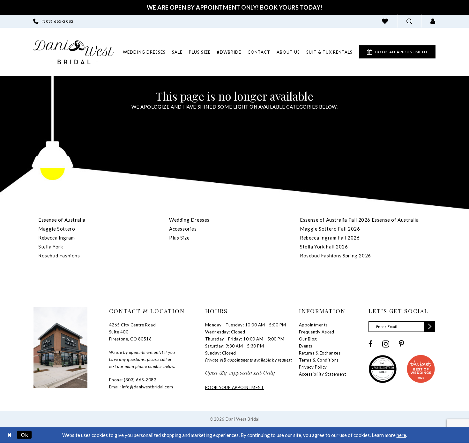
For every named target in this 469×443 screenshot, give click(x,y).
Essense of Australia (62, 220)
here (401, 435)
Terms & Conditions (319, 360)
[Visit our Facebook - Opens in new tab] (370, 344)
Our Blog (308, 338)
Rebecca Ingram (56, 238)
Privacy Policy (313, 367)
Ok (24, 435)
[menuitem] (53, 21)
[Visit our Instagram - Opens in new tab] (385, 344)
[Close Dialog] (10, 434)
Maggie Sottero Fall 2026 (330, 229)
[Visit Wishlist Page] (385, 21)
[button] (433, 21)
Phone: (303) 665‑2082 (133, 379)
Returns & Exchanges (320, 352)
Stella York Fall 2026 (324, 246)
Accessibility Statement (322, 374)
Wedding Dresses (189, 220)
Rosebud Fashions (59, 255)
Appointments (313, 324)
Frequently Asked (316, 331)
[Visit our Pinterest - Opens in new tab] (401, 344)
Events (305, 345)
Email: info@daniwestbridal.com (141, 386)
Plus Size (179, 238)
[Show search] (409, 21)
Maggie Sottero (56, 229)
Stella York (50, 246)
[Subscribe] (429, 326)
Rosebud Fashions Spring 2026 (335, 255)
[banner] (74, 52)
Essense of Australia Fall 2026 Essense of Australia (359, 220)
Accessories (183, 229)
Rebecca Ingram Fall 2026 (330, 238)
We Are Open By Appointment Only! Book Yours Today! (235, 7)
